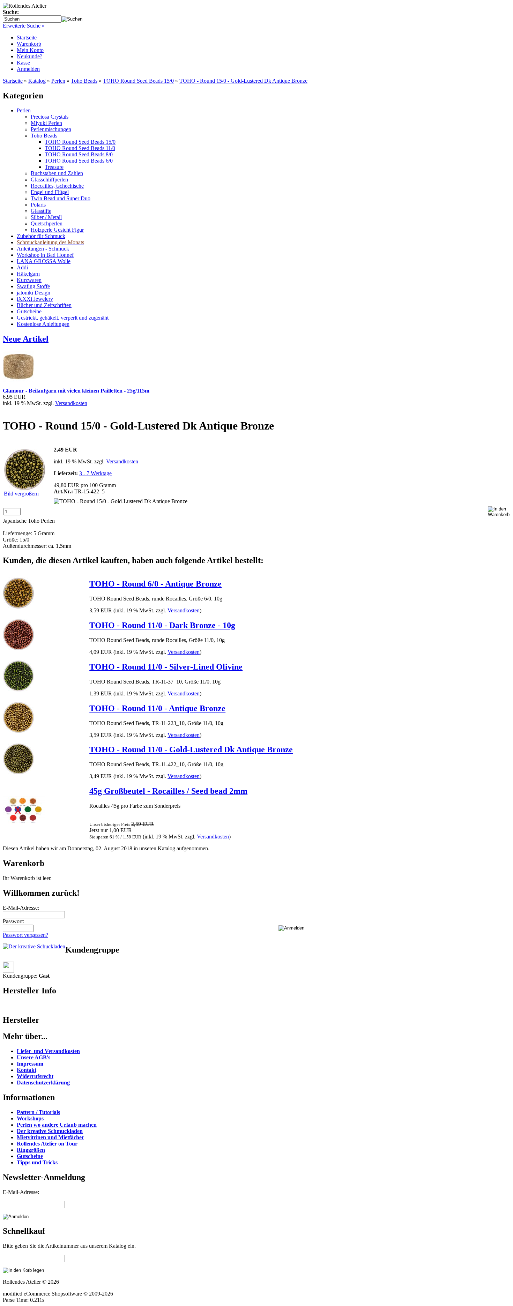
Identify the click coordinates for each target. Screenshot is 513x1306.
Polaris (38, 205)
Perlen (58, 81)
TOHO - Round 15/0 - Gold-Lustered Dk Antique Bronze (243, 81)
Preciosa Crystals (49, 117)
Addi (22, 267)
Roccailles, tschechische (57, 186)
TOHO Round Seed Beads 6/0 (79, 161)
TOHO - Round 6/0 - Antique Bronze (155, 583)
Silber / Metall (46, 217)
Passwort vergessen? (25, 935)
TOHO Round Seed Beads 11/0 (80, 148)
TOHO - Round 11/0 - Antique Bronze (157, 708)
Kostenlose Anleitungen (43, 324)
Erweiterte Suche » (24, 26)
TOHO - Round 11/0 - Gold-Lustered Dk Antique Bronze (191, 749)
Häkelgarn (28, 274)
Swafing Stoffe (33, 286)
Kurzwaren (29, 280)
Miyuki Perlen (46, 123)
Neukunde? (29, 56)
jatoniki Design (33, 293)
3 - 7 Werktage (95, 473)
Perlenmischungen (51, 129)
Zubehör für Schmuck (41, 236)
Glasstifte (41, 211)
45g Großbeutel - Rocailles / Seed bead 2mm (168, 791)
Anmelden (28, 69)
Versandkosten (71, 403)
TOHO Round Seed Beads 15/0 (138, 81)
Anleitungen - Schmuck (43, 249)
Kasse (23, 63)
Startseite (27, 37)
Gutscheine (29, 311)
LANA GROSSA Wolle (43, 261)
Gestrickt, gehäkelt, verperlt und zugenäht (63, 318)
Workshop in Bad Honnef (45, 255)
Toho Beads (84, 81)
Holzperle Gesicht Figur (57, 230)
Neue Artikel (26, 338)
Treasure (54, 167)
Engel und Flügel (50, 192)
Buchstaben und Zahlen (57, 173)
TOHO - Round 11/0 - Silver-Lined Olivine (166, 666)
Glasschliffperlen (49, 179)
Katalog (37, 81)
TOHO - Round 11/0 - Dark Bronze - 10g (162, 625)
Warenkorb (29, 44)
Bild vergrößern (21, 494)
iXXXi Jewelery (35, 299)
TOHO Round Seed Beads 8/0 (79, 154)
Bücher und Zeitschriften (44, 305)
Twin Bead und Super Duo (60, 198)
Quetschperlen (46, 223)
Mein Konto (30, 50)
